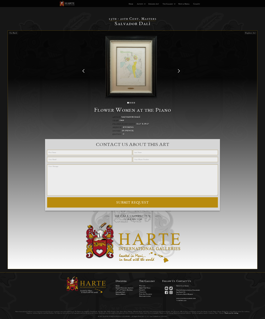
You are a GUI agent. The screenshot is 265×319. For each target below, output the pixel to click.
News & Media (184, 4)
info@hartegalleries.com (186, 298)
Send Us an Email (182, 286)
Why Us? (142, 286)
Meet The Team (144, 288)
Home (131, 4)
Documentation (145, 296)
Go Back (13, 33)
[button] (140, 4)
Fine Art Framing (145, 294)
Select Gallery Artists (124, 288)
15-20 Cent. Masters (124, 290)
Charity (196, 4)
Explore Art (153, 4)
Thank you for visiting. (231, 313)
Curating (142, 292)
